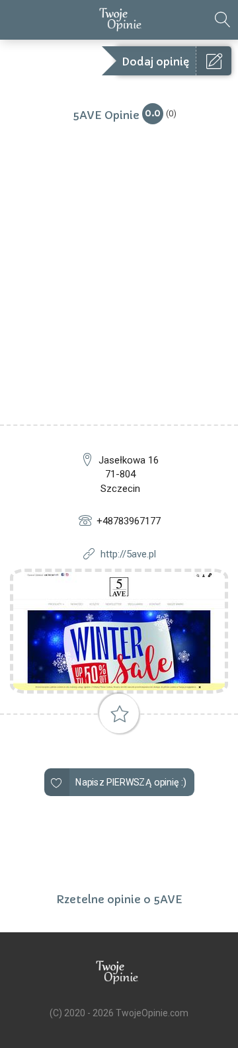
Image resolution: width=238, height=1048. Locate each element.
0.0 (153, 112)
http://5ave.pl (128, 554)
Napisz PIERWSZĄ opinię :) (130, 782)
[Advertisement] (119, 299)
